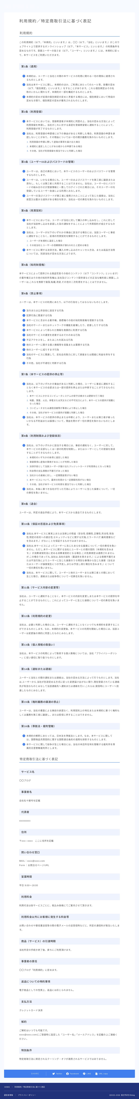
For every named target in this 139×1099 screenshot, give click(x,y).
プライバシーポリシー (27, 1095)
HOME (7, 1087)
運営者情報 (8, 1095)
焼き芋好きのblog (21, 6)
